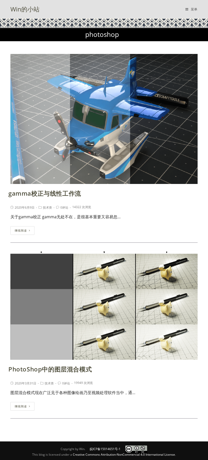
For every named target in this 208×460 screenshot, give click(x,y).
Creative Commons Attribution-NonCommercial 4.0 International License (124, 454)
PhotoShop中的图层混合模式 (50, 369)
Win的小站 (25, 9)
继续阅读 (21, 230)
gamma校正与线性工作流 (44, 193)
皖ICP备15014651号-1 (105, 449)
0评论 (64, 207)
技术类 (47, 207)
